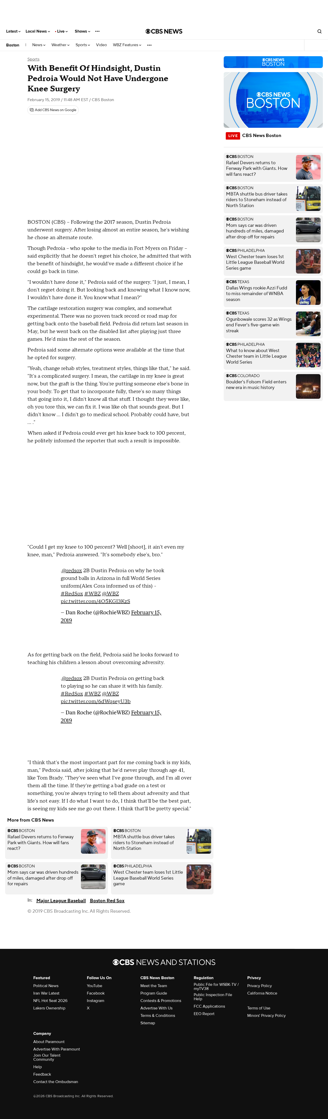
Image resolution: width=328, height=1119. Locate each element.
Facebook (96, 993)
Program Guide (153, 993)
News (37, 45)
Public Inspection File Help (213, 997)
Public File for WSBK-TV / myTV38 (216, 986)
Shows (81, 31)
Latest (12, 31)
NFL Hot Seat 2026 (50, 1001)
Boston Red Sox (107, 901)
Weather (59, 45)
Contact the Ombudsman (55, 1082)
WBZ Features (126, 45)
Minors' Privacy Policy (266, 1016)
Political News (45, 986)
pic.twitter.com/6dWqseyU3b (96, 701)
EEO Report (204, 1014)
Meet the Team (153, 986)
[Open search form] (319, 31)
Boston (12, 45)
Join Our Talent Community (46, 1057)
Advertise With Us (156, 1008)
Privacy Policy (259, 986)
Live (61, 31)
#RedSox (72, 593)
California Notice (262, 993)
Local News (37, 31)
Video (101, 45)
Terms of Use (258, 1008)
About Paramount (49, 1042)
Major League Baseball (61, 901)
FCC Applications (209, 1006)
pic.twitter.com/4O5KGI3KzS (95, 601)
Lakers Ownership (49, 1008)
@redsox (72, 570)
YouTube (94, 986)
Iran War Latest (46, 993)
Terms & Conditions (157, 1016)
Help (37, 1067)
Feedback (42, 1074)
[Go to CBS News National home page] (164, 31)
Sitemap (147, 1023)
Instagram (95, 1001)
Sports (82, 45)
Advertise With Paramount (56, 1049)
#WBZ (92, 593)
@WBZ (110, 593)
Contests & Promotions (160, 1001)
